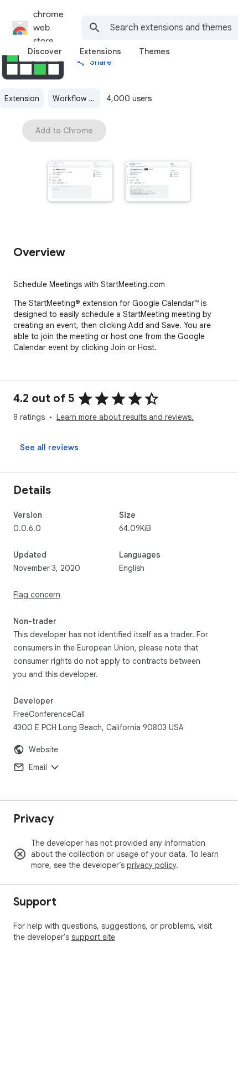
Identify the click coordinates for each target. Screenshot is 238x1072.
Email (38, 767)
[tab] (45, 51)
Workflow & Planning (76, 98)
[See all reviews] (49, 447)
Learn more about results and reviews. (125, 417)
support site (93, 937)
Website (43, 749)
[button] (80, 182)
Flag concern (36, 595)
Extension (21, 98)
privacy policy (151, 865)
